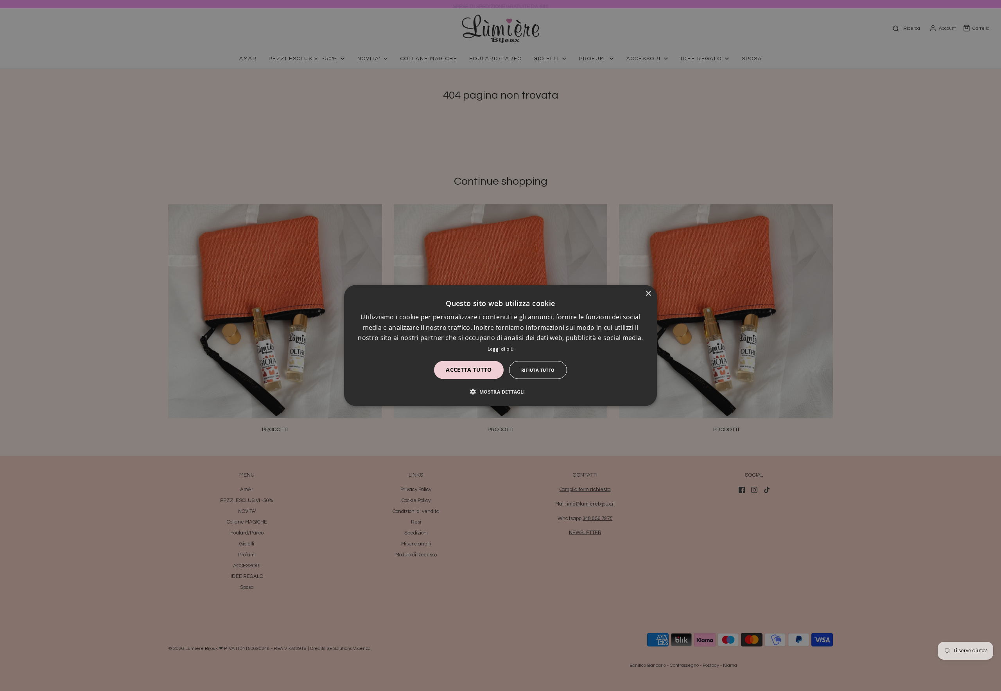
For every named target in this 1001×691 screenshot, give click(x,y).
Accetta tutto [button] (469, 369)
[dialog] (500, 345)
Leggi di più (501, 348)
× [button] (648, 294)
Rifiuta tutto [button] (538, 369)
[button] (500, 391)
